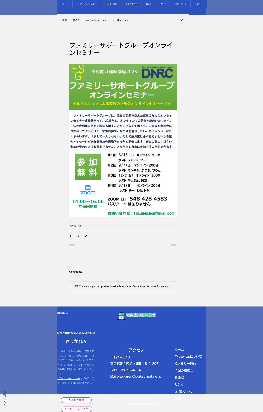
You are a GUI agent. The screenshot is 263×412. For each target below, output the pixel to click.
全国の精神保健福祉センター (142, 403)
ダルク (112, 408)
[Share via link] (85, 235)
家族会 (76, 20)
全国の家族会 (184, 370)
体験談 (179, 377)
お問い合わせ (184, 391)
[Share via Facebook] (70, 235)
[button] (182, 20)
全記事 (63, 20)
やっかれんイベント (96, 20)
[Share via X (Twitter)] (78, 235)
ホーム (179, 349)
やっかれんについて (188, 356)
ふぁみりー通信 (185, 363)
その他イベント (120, 20)
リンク (179, 384)
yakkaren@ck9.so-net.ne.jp (139, 376)
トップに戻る (4, 398)
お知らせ (181, 398)
